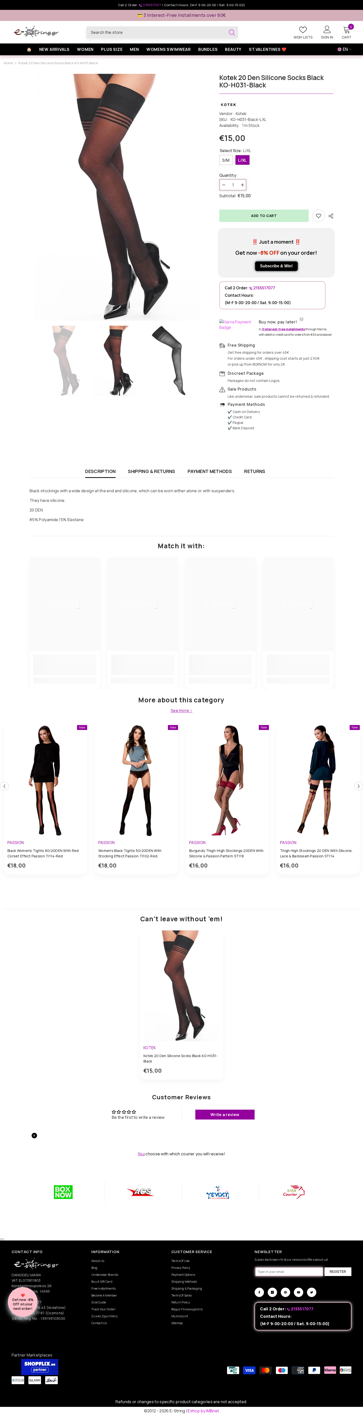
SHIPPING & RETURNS (151, 471)
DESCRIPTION (100, 471)
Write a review (224, 1114)
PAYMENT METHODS (210, 471)
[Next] (358, 786)
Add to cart (264, 215)
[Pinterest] (285, 1292)
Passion (15, 842)
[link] (64, 669)
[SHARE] (329, 216)
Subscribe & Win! (276, 266)
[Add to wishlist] (318, 216)
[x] (42, 1190)
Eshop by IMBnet (203, 1411)
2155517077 (152, 5)
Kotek (241, 113)
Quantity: (228, 175)
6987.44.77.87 (32, 1313)
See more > (181, 710)
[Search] (162, 32)
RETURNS (254, 471)
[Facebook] (259, 1292)
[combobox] (155, 32)
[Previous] (4, 786)
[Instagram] (272, 1292)
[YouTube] (298, 1292)
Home (8, 63)
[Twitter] (311, 1292)
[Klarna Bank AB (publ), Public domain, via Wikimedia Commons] (237, 324)
